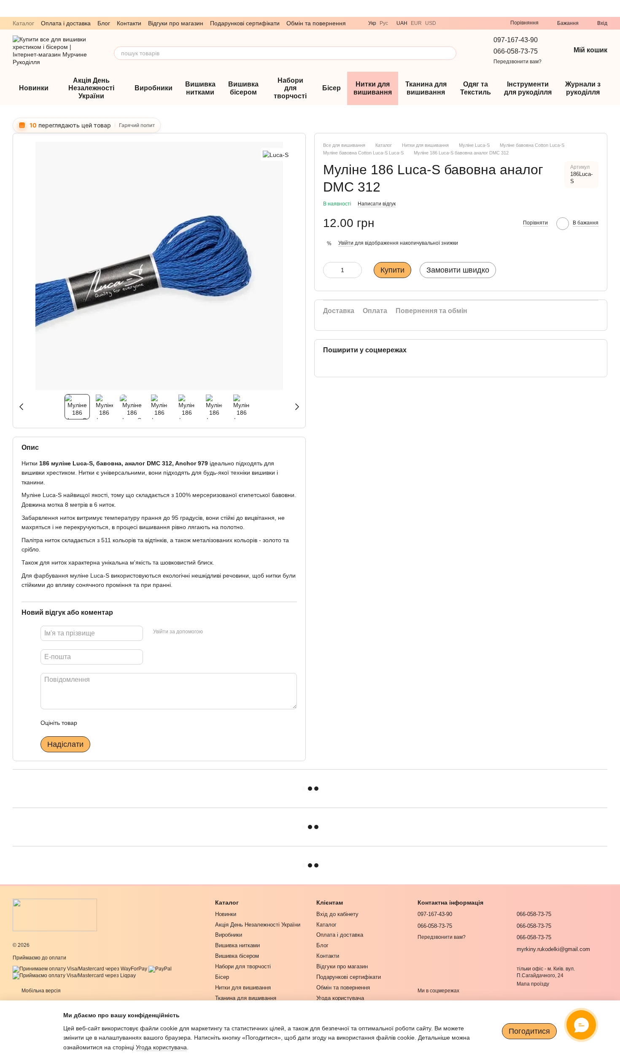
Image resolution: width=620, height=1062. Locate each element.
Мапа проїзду (533, 984)
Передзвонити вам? (517, 62)
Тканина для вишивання (426, 88)
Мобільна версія (40, 991)
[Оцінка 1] (91, 722)
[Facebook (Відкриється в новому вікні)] (488, 23)
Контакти (129, 23)
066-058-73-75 (515, 51)
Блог (103, 23)
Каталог (23, 23)
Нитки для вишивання (372, 88)
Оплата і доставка (66, 23)
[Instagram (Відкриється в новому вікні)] (478, 23)
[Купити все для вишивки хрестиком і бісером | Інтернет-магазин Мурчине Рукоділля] (55, 915)
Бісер (331, 88)
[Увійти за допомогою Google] (226, 632)
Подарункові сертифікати (245, 23)
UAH (401, 23)
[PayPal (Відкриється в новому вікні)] (160, 969)
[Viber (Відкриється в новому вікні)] (448, 23)
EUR (416, 23)
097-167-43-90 (515, 39)
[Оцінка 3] (118, 722)
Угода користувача (340, 998)
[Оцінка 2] (104, 722)
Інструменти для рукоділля (528, 88)
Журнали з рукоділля (583, 88)
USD (430, 23)
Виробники (154, 88)
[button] (613, 8)
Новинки (34, 88)
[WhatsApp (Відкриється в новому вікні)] (468, 23)
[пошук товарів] (449, 53)
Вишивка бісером (243, 88)
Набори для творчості (290, 88)
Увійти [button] (345, 243)
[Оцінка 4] (131, 722)
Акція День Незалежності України (91, 88)
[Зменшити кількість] (329, 270)
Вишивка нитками (200, 88)
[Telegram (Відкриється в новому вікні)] (458, 23)
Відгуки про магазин (175, 23)
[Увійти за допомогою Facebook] (212, 632)
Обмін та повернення (316, 23)
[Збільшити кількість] (355, 270)
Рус (384, 23)
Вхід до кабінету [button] (337, 914)
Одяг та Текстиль (475, 88)
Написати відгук (377, 204)
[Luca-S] (276, 154)
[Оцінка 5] (145, 722)
